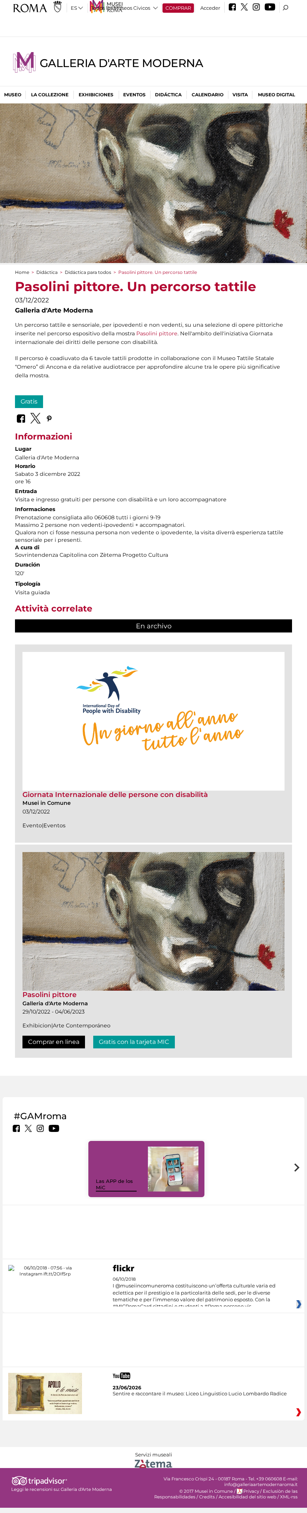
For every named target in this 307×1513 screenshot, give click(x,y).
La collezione (50, 94)
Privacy (251, 1491)
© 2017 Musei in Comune (206, 1491)
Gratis (29, 401)
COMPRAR (178, 8)
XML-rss (289, 1497)
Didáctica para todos (88, 272)
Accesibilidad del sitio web (247, 1497)
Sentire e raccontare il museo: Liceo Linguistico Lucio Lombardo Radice (200, 1393)
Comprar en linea (53, 1041)
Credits (207, 1497)
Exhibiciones (96, 94)
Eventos (134, 94)
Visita (240, 94)
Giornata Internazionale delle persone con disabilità (115, 794)
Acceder (210, 8)
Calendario (208, 94)
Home (22, 272)
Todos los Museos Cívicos (120, 8)
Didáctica (168, 94)
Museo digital (276, 94)
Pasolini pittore (156, 333)
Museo (12, 94)
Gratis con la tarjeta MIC (134, 1041)
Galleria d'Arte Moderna (121, 63)
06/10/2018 (194, 1293)
